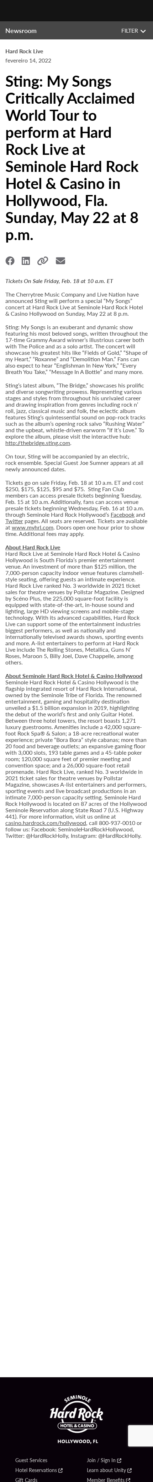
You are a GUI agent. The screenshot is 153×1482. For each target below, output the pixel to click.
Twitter (14, 521)
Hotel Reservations (36, 1470)
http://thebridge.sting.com (37, 443)
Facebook (122, 514)
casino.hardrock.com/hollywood (45, 823)
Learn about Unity (106, 1470)
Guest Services (31, 1460)
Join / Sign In (101, 1460)
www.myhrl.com (32, 527)
